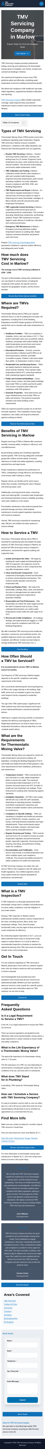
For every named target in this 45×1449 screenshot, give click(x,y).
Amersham (8, 1308)
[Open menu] (41, 4)
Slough (27, 1138)
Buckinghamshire (10, 1318)
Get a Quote (21, 53)
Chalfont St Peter (8, 1141)
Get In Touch (22, 1414)
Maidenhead (19, 1138)
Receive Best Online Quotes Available (23, 296)
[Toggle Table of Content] (22, 123)
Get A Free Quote (22, 1285)
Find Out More (22, 649)
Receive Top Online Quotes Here (22, 424)
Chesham (7, 1311)
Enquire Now (22, 884)
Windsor (34, 1138)
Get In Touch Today (22, 115)
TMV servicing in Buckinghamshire (21, 242)
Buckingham (9, 1322)
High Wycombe (7, 1138)
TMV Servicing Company (11, 100)
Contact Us (22, 997)
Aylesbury (8, 1315)
